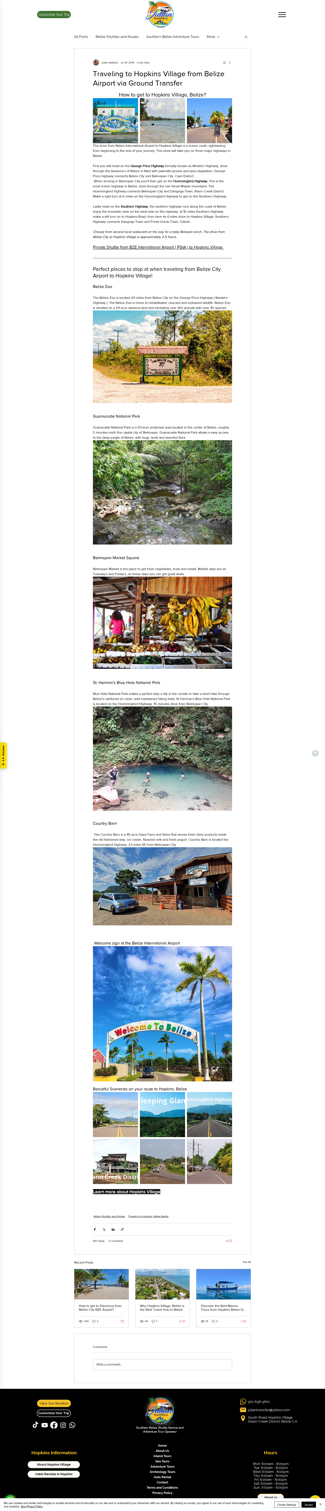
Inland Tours (162, 1456)
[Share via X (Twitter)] (104, 1229)
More (211, 37)
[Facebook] (54, 1425)
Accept (309, 1504)
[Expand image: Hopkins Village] (209, 1161)
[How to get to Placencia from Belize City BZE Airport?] (101, 1284)
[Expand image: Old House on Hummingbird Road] (115, 1161)
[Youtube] (44, 1425)
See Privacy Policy (32, 1506)
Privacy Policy (162, 1493)
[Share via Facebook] (94, 1229)
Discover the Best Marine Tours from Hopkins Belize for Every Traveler (223, 1307)
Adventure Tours (162, 1466)
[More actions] (230, 62)
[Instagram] (63, 1425)
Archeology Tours (162, 1472)
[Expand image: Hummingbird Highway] (209, 1114)
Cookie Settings (286, 1504)
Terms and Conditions (162, 1487)
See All (247, 1261)
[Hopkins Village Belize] (162, 1284)
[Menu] (282, 14)
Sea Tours (162, 1461)
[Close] (320, 1504)
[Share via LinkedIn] (113, 1229)
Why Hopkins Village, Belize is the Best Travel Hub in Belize (162, 1307)
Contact (162, 1482)
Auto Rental (162, 1477)
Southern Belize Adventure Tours (172, 37)
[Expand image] (115, 120)
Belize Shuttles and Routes (117, 37)
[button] (54, 14)
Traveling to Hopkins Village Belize (148, 1216)
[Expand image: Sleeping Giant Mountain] (162, 1114)
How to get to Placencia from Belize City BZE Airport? (100, 1307)
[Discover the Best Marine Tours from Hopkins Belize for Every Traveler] (223, 1284)
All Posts (81, 37)
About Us (162, 1451)
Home (162, 1445)
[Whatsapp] (72, 1425)
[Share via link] (122, 1229)
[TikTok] (35, 1425)
